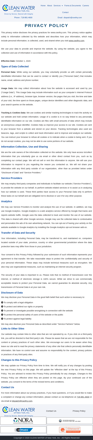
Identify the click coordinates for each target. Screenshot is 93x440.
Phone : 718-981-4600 (23, 18)
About (49, 6)
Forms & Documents (72, 6)
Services (57, 6)
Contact (65, 12)
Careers (85, 6)
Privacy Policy (79, 411)
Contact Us (51, 411)
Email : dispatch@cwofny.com (70, 18)
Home (43, 6)
